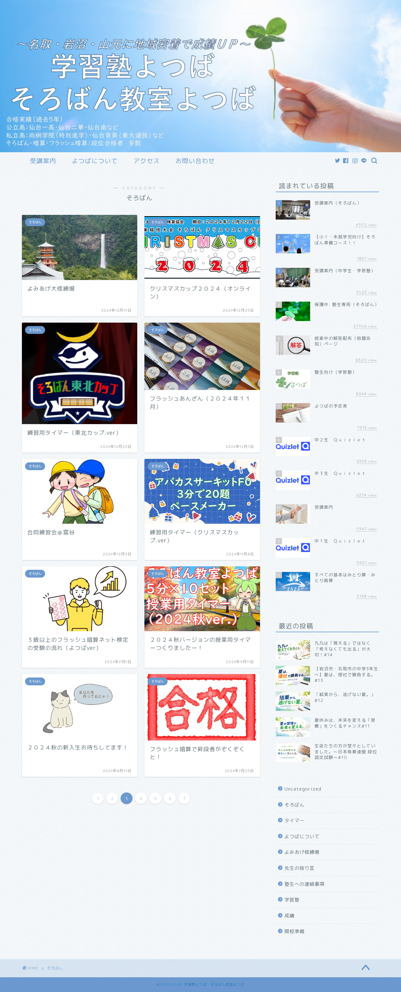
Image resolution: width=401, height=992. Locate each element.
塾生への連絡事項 (304, 884)
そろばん (294, 805)
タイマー (294, 820)
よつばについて (95, 161)
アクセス (146, 161)
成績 (289, 915)
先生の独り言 (299, 868)
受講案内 (43, 161)
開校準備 (294, 931)
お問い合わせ (195, 161)
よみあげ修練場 (302, 852)
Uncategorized (302, 789)
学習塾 (291, 899)
